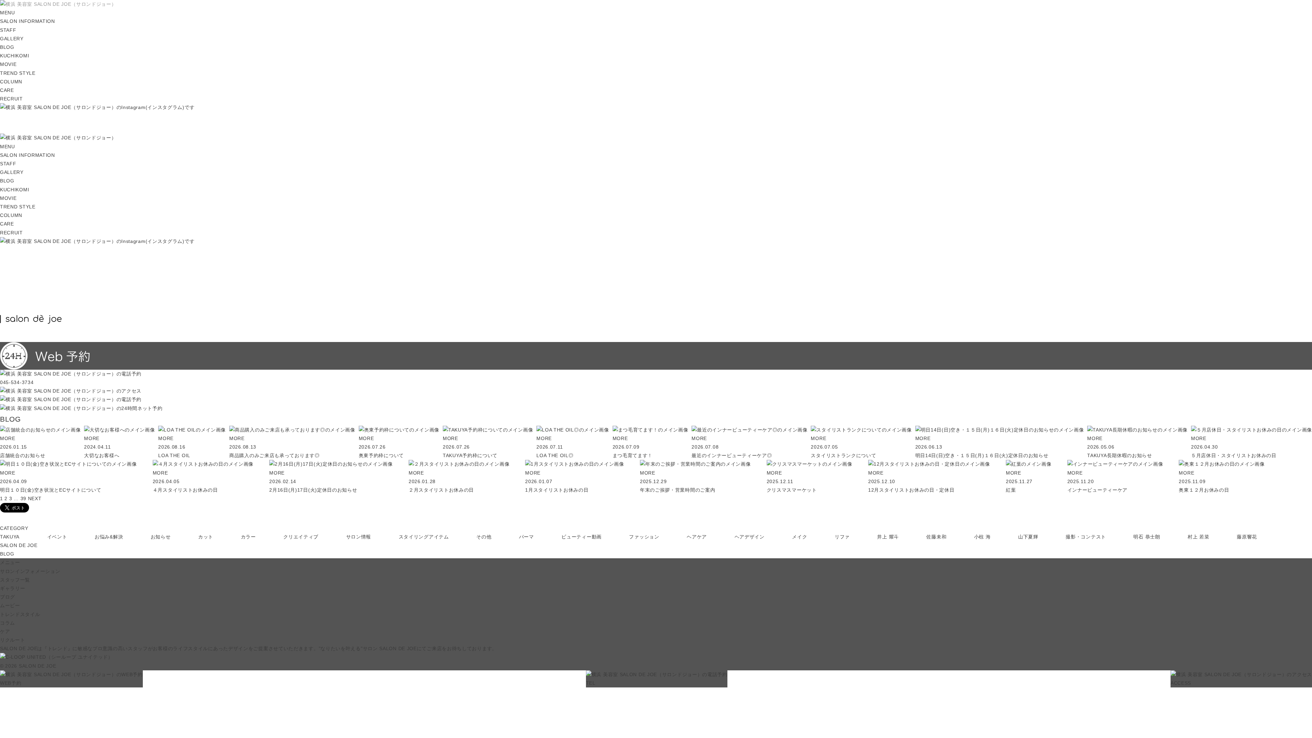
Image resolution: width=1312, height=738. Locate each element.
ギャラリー (12, 588)
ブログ (7, 597)
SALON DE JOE (18, 545)
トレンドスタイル (20, 614)
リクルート (12, 640)
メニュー (10, 562)
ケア (5, 631)
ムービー (10, 605)
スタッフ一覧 (15, 580)
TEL (591, 683)
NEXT (35, 498)
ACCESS (1181, 683)
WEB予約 (11, 683)
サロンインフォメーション (30, 571)
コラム (7, 623)
